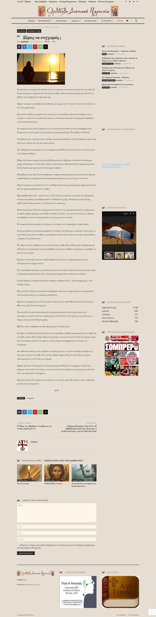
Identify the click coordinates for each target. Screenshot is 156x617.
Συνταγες (106, 21)
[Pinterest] (35, 46)
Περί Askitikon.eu (121, 615)
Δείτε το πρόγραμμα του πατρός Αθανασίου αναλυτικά (116, 165)
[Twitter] (137, 1)
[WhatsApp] (40, 46)
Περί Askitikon (41, 1)
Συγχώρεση (30, 398)
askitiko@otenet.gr (33, 584)
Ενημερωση (44, 21)
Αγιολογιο (61, 21)
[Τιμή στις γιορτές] (29, 472)
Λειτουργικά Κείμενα (109, 80)
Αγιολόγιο (27, 27)
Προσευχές (106, 73)
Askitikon (25, 42)
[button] (136, 21)
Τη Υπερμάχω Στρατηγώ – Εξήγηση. (115, 77)
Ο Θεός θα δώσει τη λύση (53, 483)
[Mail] (129, 1)
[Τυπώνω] (19, 46)
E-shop (119, 21)
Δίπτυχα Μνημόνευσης (67, 1)
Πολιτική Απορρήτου (106, 1)
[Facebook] (126, 1)
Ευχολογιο (90, 21)
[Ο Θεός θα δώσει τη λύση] (56, 472)
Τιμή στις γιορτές (23, 483)
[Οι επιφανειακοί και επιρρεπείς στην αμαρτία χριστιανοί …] (84, 472)
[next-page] (22, 490)
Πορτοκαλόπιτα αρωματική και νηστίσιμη (117, 84)
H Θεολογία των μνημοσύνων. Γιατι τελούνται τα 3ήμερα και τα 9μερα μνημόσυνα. (119, 59)
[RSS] (133, 1)
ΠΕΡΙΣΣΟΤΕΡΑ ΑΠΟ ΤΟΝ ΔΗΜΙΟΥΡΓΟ (63, 460)
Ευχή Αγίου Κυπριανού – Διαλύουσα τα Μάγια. (119, 51)
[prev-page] (18, 490)
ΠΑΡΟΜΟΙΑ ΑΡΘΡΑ (32, 460)
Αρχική (31, 21)
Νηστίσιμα (106, 87)
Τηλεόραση (82, 1)
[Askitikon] (78, 11)
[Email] (45, 46)
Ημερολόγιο (53, 1)
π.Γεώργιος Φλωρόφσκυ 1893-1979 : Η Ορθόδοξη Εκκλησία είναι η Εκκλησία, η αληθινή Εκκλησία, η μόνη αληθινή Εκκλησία (79, 428)
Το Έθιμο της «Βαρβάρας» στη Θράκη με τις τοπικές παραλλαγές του (34, 427)
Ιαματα (75, 21)
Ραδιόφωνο (92, 1)
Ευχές (104, 54)
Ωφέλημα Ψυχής (37, 27)
